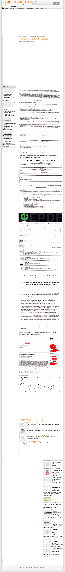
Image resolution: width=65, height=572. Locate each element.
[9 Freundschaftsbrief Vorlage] (23, 427)
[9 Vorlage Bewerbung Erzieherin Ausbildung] (47, 552)
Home (6, 8)
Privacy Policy (43, 8)
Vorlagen (25, 36)
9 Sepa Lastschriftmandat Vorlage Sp (36, 435)
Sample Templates (37, 566)
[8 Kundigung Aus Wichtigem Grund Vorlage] (23, 432)
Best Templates (46, 566)
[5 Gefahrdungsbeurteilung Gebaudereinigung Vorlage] (47, 501)
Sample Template (55, 566)
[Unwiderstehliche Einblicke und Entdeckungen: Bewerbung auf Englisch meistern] (7, 120)
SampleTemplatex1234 (20, 2)
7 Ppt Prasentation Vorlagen (33, 441)
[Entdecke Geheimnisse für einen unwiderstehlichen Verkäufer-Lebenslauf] (48, 513)
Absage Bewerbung (56, 477)
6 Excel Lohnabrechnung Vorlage (56, 487)
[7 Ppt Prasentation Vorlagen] (22, 445)
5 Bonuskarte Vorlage (57, 470)
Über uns (12, 8)
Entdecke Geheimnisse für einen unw (57, 513)
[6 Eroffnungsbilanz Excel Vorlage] (47, 543)
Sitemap (37, 8)
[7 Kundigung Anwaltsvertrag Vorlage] (47, 533)
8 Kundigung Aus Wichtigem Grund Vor (36, 429)
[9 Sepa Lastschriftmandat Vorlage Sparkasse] (23, 439)
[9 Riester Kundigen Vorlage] (47, 466)
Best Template (29, 567)
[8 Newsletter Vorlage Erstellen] (47, 523)
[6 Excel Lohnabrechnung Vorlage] (47, 490)
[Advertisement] (31, 21)
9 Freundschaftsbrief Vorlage (34, 422)
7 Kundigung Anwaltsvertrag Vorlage (55, 531)
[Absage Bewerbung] (47, 478)
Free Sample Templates (38, 567)
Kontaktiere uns (20, 8)
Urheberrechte (29, 8)
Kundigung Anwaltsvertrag (26, 419)
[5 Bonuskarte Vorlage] (47, 474)
